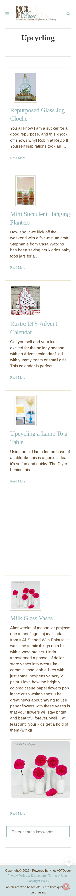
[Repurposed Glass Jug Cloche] (25, 87)
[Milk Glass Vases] (25, 595)
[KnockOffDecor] (37, 14)
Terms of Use (57, 875)
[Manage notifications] (66, 886)
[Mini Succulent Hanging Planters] (25, 190)
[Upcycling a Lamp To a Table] (25, 410)
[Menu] (7, 14)
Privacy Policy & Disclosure (26, 875)
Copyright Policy (38, 881)
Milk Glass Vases (31, 618)
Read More (17, 158)
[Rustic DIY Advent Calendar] (25, 300)
